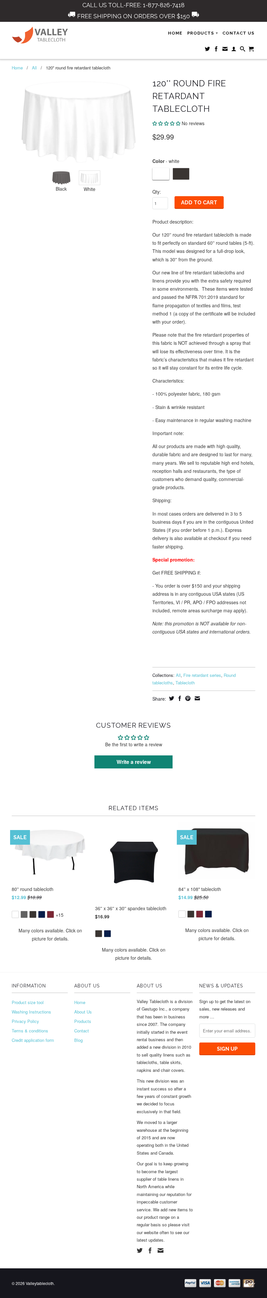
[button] (166, 123)
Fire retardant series (202, 675)
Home (175, 33)
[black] (32, 914)
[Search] (243, 50)
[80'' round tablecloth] (50, 910)
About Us (83, 1012)
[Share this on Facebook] (179, 698)
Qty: (156, 191)
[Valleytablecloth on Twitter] (207, 50)
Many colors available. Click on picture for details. (50, 934)
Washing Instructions (31, 1012)
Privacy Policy (25, 1021)
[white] (15, 914)
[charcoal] (24, 914)
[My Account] (234, 50)
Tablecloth (185, 682)
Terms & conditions (30, 1031)
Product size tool (28, 1002)
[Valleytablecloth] (40, 35)
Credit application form (33, 1040)
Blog (78, 1040)
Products (82, 1021)
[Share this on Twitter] (170, 698)
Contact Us (238, 33)
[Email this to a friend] (196, 698)
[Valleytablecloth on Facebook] (216, 50)
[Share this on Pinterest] (187, 698)
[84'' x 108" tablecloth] (216, 909)
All (34, 68)
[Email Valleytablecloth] (225, 50)
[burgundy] (50, 914)
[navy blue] (41, 914)
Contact (81, 1031)
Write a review (134, 762)
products (202, 33)
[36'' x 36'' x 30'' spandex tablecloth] (133, 929)
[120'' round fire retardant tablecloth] (79, 121)
